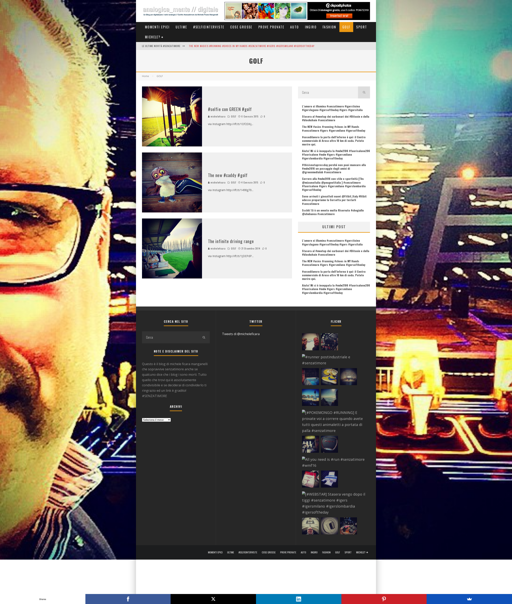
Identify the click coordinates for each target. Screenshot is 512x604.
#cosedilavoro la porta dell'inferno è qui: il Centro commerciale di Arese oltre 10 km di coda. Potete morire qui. (264, 46)
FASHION (329, 27)
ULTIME (181, 27)
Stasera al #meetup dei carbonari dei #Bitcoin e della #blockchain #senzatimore (335, 118)
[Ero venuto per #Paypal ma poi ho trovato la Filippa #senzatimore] (310, 342)
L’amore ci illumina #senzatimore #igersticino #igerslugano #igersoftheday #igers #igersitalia (332, 108)
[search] (364, 92)
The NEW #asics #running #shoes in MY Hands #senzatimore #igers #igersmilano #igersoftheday (333, 128)
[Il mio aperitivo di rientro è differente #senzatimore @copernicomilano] (310, 377)
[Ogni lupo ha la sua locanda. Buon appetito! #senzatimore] (310, 526)
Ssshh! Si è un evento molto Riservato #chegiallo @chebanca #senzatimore (333, 212)
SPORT (361, 27)
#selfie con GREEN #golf (230, 109)
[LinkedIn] (298, 599)
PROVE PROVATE (271, 27)
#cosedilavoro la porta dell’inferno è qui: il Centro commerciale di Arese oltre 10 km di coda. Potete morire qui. (334, 140)
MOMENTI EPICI (157, 27)
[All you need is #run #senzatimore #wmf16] (335, 463)
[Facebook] (128, 599)
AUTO (294, 27)
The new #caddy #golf (228, 175)
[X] (213, 599)
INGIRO (311, 27)
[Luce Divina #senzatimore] (348, 377)
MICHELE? (152, 37)
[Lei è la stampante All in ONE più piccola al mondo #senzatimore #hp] (329, 480)
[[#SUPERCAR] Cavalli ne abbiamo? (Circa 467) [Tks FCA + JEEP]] (329, 445)
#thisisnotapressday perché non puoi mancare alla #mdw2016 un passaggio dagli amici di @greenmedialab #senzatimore (334, 168)
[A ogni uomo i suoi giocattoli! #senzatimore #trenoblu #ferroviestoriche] (329, 342)
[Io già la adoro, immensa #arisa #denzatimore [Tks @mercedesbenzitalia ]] (310, 445)
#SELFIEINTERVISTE (208, 27)
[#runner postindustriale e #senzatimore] (335, 360)
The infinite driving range (231, 241)
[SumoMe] (469, 599)
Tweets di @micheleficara (241, 334)
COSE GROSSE (241, 27)
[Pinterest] (384, 599)
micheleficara (218, 116)
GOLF (346, 27)
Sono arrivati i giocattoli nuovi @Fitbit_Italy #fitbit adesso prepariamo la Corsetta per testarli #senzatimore (334, 199)
